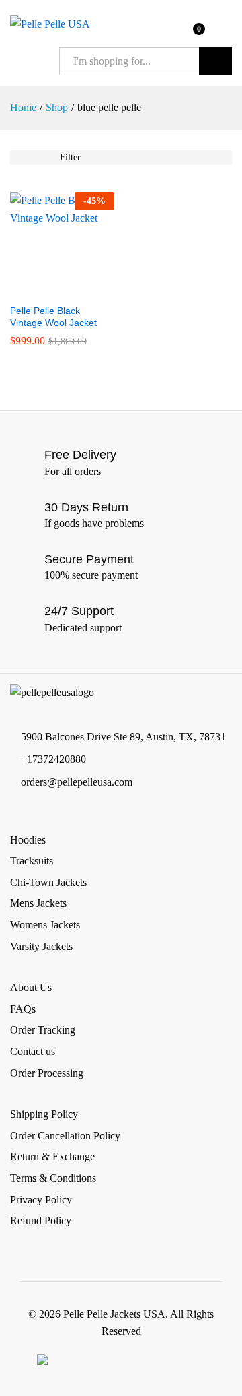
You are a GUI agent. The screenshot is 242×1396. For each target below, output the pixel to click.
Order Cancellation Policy (65, 1135)
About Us (31, 987)
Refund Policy (40, 1220)
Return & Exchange (52, 1156)
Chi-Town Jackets (48, 882)
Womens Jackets (45, 924)
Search (215, 61)
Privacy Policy (41, 1199)
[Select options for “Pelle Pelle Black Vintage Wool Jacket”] (47, 288)
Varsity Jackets (41, 946)
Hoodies (28, 840)
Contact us (32, 1051)
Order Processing (46, 1073)
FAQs (23, 1009)
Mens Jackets (38, 903)
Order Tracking (42, 1030)
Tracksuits (31, 860)
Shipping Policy (44, 1114)
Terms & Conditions (53, 1178)
